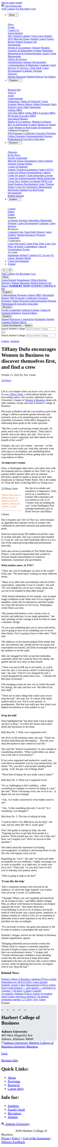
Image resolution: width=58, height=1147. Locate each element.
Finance (36, 47)
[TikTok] (19, 1008)
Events (11, 27)
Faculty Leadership (17, 158)
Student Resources (26, 235)
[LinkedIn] (25, 1008)
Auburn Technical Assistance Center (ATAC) (31, 169)
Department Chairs (34, 161)
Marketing (47, 50)
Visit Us (12, 92)
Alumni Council (38, 39)
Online (11, 214)
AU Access (44, 255)
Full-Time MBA (16, 113)
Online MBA (31, 113)
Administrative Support (19, 62)
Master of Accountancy (19, 121)
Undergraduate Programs (14, 295)
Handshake (13, 255)
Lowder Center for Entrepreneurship (30, 177)
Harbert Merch (23, 258)
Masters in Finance (41, 121)
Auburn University (17, 1124)
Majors (20, 104)
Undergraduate (15, 98)
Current (11, 208)
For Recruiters (23, 8)
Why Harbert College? (19, 36)
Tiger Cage (44, 243)
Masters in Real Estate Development (33, 127)
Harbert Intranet (16, 195)
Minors (28, 104)
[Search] (3, 270)
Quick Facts (37, 36)
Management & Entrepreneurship (25, 53)
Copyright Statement (36, 1138)
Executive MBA (47, 113)
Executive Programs (45, 133)
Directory (12, 73)
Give (33, 8)
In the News (14, 155)
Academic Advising (32, 71)
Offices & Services (17, 59)
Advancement (39, 62)
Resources (15, 319)
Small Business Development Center (26, 184)
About (12, 15)
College (5, 341)
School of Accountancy (20, 47)
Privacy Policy (10, 1138)
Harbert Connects (29, 255)
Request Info (14, 89)
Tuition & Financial (30, 101)
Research (14, 142)
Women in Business (35, 400)
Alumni (11, 264)
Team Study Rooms (34, 232)
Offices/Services (38, 280)
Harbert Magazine (17, 76)
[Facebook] (2, 1008)
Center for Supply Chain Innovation (26, 175)
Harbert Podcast (35, 76)
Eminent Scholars (30, 310)
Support (5, 319)
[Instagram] (13, 1008)
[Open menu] (10, 270)
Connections (27, 319)
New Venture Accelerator (28, 181)
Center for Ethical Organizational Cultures (29, 172)
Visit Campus (8, 8)
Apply (11, 95)
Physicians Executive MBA (22, 116)
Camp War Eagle (16, 243)
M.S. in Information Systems (22, 124)
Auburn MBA (15, 110)
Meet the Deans (21, 39)
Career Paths (22, 107)
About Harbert (15, 33)
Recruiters (14, 1113)
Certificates (29, 133)
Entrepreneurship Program (39, 136)
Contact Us (13, 30)
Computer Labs (16, 232)
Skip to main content (11, 2)
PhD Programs (15, 133)
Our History (50, 76)
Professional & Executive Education (26, 139)
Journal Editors (24, 163)
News (11, 24)
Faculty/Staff (16, 1109)
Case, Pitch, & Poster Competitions (32, 245)
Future (11, 211)
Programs (14, 80)
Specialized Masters (18, 118)
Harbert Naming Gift (26, 41)
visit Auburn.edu (12, 6)
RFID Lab (46, 181)
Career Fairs (32, 243)
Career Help (16, 1088)
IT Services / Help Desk (29, 68)
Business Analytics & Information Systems (29, 49)
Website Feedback (13, 1142)
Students (13, 199)
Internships (35, 107)
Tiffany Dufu (16, 394)
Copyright (8, 1130)
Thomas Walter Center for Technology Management (31, 185)
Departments (14, 44)
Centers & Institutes (18, 166)
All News (6, 380)
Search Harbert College (13, 328)
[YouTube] (7, 1008)
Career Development (27, 223)
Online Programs (41, 104)
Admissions (14, 101)
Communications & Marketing (23, 65)
